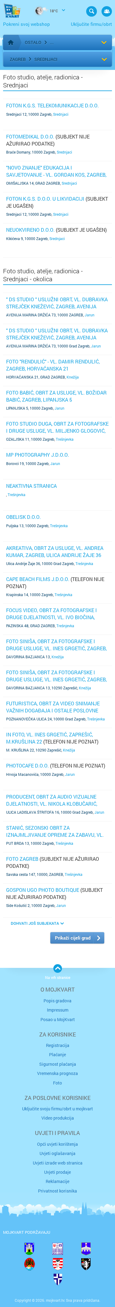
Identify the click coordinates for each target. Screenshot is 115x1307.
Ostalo (33, 42)
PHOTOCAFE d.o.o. (27, 765)
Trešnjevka (65, 439)
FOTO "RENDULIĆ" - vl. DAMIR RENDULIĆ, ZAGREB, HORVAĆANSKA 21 (53, 364)
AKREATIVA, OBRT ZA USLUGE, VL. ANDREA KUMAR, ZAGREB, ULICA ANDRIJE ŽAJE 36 (54, 551)
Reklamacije (57, 1181)
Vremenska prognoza (57, 1073)
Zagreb (18, 59)
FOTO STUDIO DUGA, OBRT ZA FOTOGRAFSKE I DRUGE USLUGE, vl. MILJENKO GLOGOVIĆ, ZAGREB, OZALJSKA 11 (57, 430)
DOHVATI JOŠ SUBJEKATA (35, 923)
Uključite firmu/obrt (91, 24)
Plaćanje (57, 1054)
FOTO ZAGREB (22, 859)
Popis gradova (57, 1001)
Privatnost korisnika (57, 1191)
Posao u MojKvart (57, 1019)
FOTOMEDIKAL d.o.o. (30, 136)
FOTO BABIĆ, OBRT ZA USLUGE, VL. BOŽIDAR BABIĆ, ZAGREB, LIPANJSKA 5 (56, 396)
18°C (53, 10)
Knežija (73, 377)
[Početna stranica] (10, 42)
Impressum (57, 1010)
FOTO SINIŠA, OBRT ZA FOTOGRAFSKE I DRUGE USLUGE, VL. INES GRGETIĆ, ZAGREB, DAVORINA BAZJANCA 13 (56, 648)
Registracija (57, 1045)
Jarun (89, 314)
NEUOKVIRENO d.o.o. (30, 230)
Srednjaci (45, 59)
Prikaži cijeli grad (72, 938)
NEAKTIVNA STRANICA (31, 486)
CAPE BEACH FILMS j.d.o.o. (37, 579)
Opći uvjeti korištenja (57, 1144)
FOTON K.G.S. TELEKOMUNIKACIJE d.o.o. (52, 105)
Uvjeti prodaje (57, 1172)
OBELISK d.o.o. (23, 517)
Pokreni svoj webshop (26, 24)
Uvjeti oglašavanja (57, 1153)
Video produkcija (57, 1118)
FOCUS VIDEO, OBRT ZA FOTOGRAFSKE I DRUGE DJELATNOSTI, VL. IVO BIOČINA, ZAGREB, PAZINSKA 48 (51, 617)
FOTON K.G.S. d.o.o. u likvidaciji (45, 198)
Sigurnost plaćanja (57, 1064)
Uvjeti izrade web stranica (57, 1163)
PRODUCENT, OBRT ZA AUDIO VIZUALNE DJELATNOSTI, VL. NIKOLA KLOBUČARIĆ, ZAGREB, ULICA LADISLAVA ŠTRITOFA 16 (52, 803)
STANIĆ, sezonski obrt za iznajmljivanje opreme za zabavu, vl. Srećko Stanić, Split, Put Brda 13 (55, 834)
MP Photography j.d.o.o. (37, 454)
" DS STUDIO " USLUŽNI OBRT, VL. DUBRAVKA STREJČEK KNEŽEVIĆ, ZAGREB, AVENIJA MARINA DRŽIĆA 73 (57, 306)
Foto (57, 1083)
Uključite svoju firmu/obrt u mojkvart (57, 1109)
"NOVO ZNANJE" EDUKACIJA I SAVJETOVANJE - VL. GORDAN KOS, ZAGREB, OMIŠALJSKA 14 (56, 174)
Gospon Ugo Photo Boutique (42, 890)
